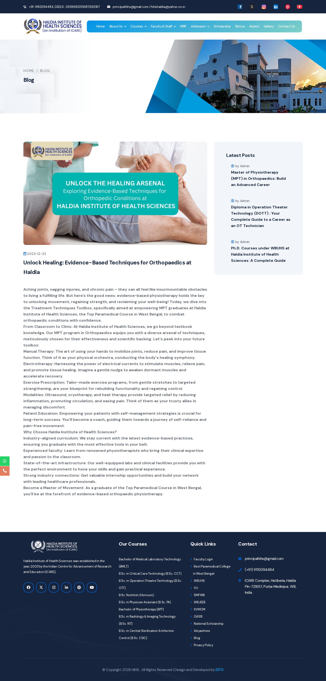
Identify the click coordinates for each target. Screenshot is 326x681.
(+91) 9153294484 (259, 569)
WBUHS (199, 581)
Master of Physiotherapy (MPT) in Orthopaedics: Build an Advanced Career (258, 178)
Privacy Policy (203, 645)
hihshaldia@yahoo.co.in (168, 7)
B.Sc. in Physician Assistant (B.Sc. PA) (145, 602)
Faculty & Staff (161, 26)
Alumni (254, 26)
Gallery (269, 26)
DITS (220, 669)
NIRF (183, 26)
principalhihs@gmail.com (130, 7)
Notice (240, 26)
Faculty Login (203, 559)
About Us (116, 26)
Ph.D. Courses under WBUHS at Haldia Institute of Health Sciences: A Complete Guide (260, 254)
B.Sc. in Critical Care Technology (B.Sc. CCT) (150, 574)
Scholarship (222, 26)
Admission (198, 26)
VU (195, 588)
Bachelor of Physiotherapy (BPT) (141, 609)
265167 (95, 7)
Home (100, 26)
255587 (83, 7)
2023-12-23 (36, 254)
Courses (137, 26)
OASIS (198, 616)
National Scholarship (208, 624)
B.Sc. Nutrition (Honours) (136, 595)
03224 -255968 (65, 7)
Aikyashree (201, 631)
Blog (196, 638)
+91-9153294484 (41, 7)
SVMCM (199, 609)
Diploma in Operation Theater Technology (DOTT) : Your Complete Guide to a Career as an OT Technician (260, 216)
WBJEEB (199, 602)
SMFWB (199, 595)
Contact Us (286, 26)
